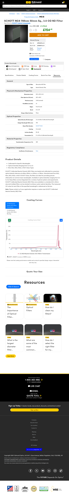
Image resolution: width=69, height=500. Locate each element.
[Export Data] (61, 220)
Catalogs (34, 445)
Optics (18, 13)
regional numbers (36, 382)
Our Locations (34, 425)
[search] (35, 6)
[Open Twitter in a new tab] (37, 471)
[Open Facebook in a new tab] (30, 471)
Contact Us (40, 10)
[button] (41, 17)
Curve (35, 66)
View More (10, 356)
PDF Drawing (44, 66)
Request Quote (39, 49)
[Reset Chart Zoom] (9, 220)
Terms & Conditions (25, 458)
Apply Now (33, 449)
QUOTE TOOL (33, 395)
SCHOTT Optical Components (28, 13)
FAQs (34, 437)
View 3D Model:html (13, 66)
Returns (34, 434)
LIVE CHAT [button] (35, 386)
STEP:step (26, 66)
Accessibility (34, 458)
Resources (57, 75)
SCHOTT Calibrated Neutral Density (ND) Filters (48, 13)
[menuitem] (4, 2)
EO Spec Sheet (25, 69)
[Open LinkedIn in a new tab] (49, 471)
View (37, 151)
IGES (54, 66)
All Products (12, 13)
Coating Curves (33, 75)
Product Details (21, 75)
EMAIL (35, 391)
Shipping (34, 431)
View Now (14, 313)
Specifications (9, 75)
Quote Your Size (46, 75)
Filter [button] (10, 286)
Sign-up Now (34, 410)
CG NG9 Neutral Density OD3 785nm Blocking (12, 212)
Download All (37, 69)
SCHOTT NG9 (39, 126)
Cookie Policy (15, 458)
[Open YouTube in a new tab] (43, 471)
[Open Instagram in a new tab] (55, 471)
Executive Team (34, 422)
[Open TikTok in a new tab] (61, 471)
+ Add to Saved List (34, 59)
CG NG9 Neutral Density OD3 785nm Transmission (12, 205)
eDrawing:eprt (12, 69)
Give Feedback (34, 440)
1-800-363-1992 (32, 379)
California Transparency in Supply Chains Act (15, 460)
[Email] (40, 17)
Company (34, 420)
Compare (47, 59)
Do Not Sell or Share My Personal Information (37, 459)
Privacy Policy (8, 458)
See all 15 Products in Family (32, 16)
